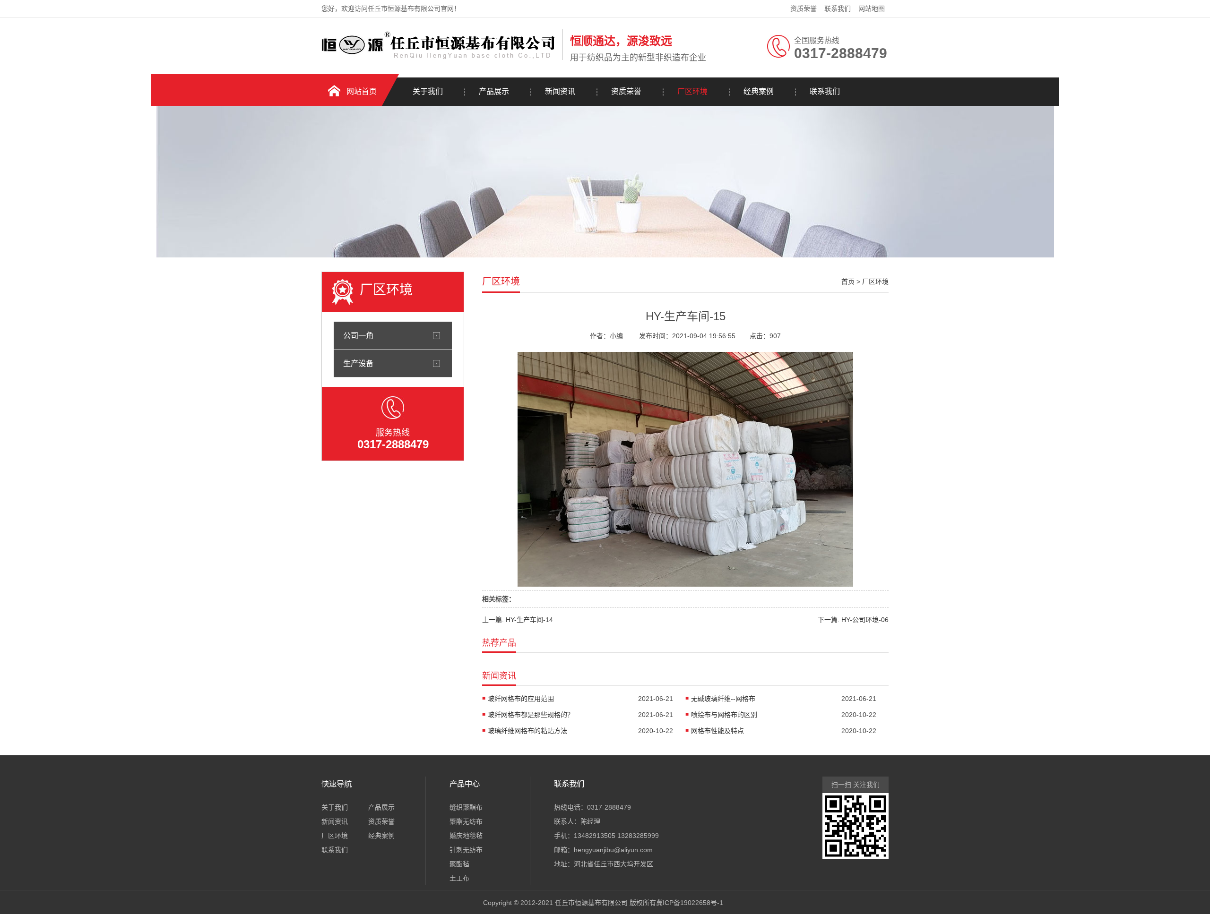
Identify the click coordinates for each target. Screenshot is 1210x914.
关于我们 (428, 91)
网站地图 (871, 8)
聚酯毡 (459, 864)
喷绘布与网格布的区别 (724, 714)
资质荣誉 (803, 8)
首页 (848, 281)
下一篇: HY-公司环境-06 (853, 620)
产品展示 (494, 91)
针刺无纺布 (466, 850)
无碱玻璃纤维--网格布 (723, 698)
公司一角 (358, 335)
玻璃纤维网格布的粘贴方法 (527, 731)
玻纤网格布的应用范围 (521, 698)
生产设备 (358, 363)
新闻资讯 (560, 91)
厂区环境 (692, 91)
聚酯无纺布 (466, 821)
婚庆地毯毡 (466, 835)
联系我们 (837, 8)
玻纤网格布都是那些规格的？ (531, 714)
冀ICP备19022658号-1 (689, 902)
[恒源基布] (439, 58)
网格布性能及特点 (717, 731)
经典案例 (758, 91)
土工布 (459, 878)
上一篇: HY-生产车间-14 (517, 620)
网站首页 (361, 91)
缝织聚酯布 (466, 807)
